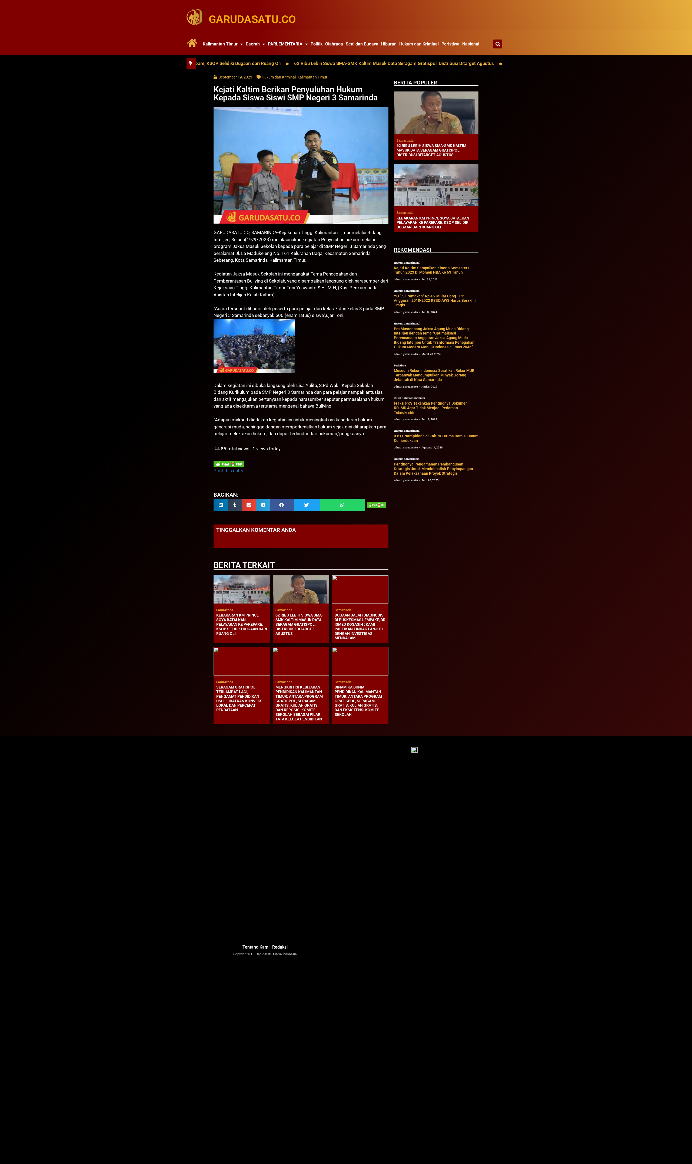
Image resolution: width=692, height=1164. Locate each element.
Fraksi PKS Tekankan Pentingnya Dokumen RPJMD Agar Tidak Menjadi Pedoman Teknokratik (431, 408)
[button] (497, 44)
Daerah (253, 44)
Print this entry (228, 470)
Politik (316, 44)
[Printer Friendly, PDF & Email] (229, 464)
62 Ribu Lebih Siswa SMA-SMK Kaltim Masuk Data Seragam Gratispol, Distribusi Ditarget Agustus (343, 63)
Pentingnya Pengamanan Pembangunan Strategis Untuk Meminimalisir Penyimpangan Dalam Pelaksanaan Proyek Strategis (433, 469)
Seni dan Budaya (362, 44)
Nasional (470, 44)
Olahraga (334, 44)
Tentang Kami (256, 947)
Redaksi (280, 947)
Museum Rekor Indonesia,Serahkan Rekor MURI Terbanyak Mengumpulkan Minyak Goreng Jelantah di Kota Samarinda (434, 375)
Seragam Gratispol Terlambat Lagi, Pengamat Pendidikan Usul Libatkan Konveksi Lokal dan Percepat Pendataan (240, 698)
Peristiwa (450, 44)
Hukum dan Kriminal (419, 44)
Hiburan (389, 44)
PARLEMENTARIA (285, 44)
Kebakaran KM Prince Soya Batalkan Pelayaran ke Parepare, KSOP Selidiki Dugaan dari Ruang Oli (241, 624)
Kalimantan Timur (220, 44)
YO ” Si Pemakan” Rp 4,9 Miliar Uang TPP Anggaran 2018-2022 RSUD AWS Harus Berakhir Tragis (435, 300)
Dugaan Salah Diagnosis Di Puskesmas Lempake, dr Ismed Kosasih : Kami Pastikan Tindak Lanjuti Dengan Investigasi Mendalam (360, 626)
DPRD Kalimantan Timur (409, 398)
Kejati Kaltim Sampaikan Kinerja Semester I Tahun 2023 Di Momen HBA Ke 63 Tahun (431, 270)
